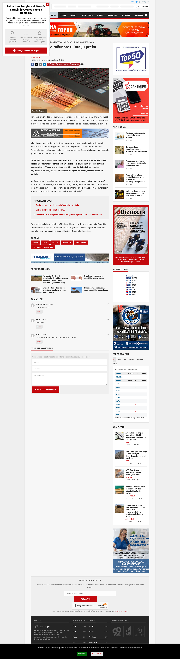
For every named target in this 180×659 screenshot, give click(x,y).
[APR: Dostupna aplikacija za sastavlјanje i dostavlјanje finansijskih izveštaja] (119, 454)
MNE (115, 364)
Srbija (128, 442)
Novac (73, 15)
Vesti (63, 15)
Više (82, 64)
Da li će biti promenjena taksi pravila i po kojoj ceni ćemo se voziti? (135, 193)
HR (125, 359)
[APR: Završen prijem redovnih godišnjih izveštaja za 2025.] (119, 473)
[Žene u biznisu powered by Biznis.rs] (139, 631)
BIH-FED (140, 359)
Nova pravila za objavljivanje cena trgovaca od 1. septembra (136, 149)
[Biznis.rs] (42, 626)
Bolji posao (130, 496)
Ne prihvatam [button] (97, 654)
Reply (39, 312)
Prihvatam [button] (81, 654)
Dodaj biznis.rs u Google (27, 50)
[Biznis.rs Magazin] (131, 230)
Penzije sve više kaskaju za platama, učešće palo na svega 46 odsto (136, 163)
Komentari (37, 299)
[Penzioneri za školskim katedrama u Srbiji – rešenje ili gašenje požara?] (119, 490)
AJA (37, 335)
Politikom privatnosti (121, 611)
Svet (38, 57)
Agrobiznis (130, 519)
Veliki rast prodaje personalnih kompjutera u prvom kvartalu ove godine (69, 214)
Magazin (139, 15)
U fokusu (112, 15)
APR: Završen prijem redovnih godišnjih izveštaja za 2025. (134, 472)
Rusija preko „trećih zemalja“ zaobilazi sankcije (57, 205)
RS (114, 359)
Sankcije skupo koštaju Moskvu (50, 210)
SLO (119, 359)
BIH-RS (131, 359)
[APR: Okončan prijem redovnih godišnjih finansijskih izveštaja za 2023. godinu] (119, 436)
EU (74, 642)
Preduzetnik (86, 15)
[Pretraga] (146, 15)
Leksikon (51, 15)
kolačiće (47, 648)
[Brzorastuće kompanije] (128, 631)
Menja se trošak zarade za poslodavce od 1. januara (135, 135)
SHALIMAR (40, 304)
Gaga (38, 319)
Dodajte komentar (42, 348)
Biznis (100, 15)
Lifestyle (125, 15)
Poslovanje (130, 477)
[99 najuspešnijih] (116, 631)
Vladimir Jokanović (53, 60)
